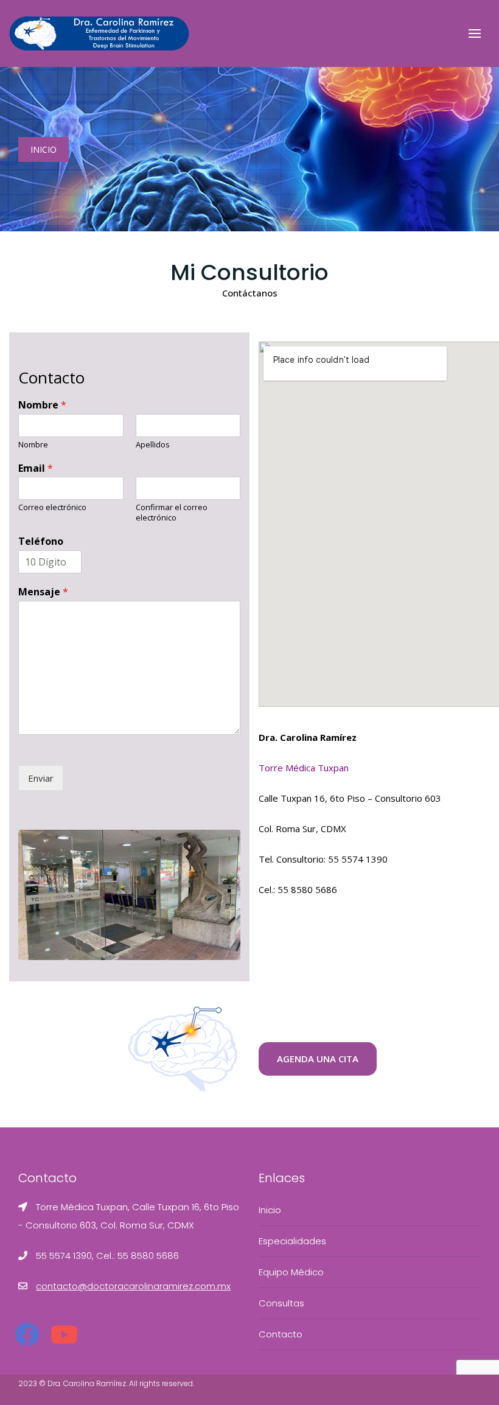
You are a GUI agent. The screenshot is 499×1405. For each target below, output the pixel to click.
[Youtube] (64, 1335)
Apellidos (153, 445)
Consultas (281, 1303)
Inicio (43, 149)
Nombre (42, 405)
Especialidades (292, 1241)
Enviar (41, 778)
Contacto (280, 1334)
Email (35, 468)
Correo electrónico (52, 507)
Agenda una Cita (317, 1059)
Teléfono (40, 541)
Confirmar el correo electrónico (172, 512)
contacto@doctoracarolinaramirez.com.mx (133, 1286)
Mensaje (43, 592)
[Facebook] (27, 1335)
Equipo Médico (291, 1272)
